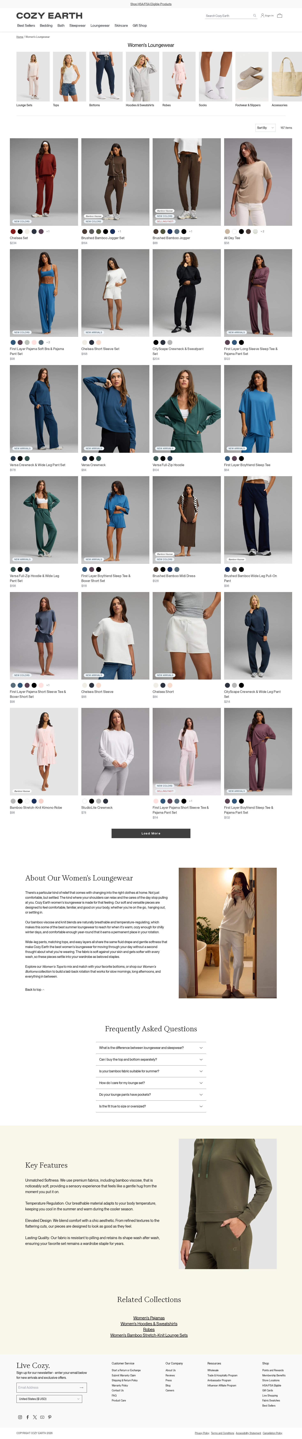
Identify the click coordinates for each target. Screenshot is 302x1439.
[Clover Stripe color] (255, 231)
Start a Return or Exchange (126, 1370)
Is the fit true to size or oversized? (122, 1106)
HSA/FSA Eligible (271, 1385)
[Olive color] (98, 231)
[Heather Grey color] (169, 342)
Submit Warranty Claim (124, 1375)
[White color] (234, 231)
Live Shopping (270, 1395)
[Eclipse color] (34, 231)
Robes (149, 1329)
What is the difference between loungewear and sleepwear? (141, 1048)
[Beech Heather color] (227, 231)
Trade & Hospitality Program (222, 1375)
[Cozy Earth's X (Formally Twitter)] (35, 1417)
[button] (279, 15)
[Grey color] (13, 801)
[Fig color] (41, 231)
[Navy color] (112, 231)
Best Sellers (26, 25)
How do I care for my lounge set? (122, 1083)
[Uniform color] (27, 458)
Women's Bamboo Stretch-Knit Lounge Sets (149, 1335)
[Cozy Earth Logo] (49, 16)
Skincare (121, 25)
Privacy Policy (202, 1433)
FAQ (114, 1395)
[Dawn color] (176, 231)
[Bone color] (27, 231)
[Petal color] (98, 342)
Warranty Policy (120, 1385)
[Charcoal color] (91, 231)
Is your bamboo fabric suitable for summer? (129, 1071)
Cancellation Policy (272, 1433)
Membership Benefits (274, 1375)
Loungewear (100, 25)
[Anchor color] (13, 342)
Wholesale (213, 1370)
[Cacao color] (248, 231)
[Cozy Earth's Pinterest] (50, 1417)
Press (169, 1380)
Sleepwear (77, 25)
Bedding (46, 25)
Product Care (119, 1400)
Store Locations (271, 1380)
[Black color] (105, 231)
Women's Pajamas (149, 1318)
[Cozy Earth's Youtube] (42, 1417)
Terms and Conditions (222, 1433)
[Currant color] (13, 231)
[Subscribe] (81, 1387)
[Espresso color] (84, 231)
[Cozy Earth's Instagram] (20, 1417)
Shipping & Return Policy (125, 1380)
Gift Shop (140, 25)
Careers (170, 1390)
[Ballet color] (34, 342)
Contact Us (118, 1390)
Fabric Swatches (271, 1400)
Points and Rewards (273, 1370)
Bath (61, 25)
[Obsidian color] (13, 458)
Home (19, 37)
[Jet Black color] (20, 231)
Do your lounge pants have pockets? (125, 1095)
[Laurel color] (27, 342)
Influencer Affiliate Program (221, 1385)
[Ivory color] (27, 801)
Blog (168, 1385)
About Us (171, 1370)
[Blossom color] (41, 801)
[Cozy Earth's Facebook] (27, 1417)
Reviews (170, 1375)
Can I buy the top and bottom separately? (128, 1059)
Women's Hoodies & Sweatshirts (149, 1323)
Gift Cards (267, 1390)
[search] (254, 15)
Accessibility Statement (248, 1433)
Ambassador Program (219, 1380)
